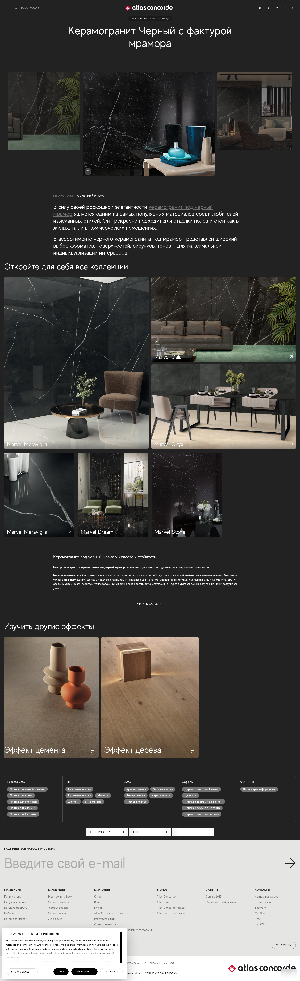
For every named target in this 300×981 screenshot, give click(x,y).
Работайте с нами (105, 918)
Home (133, 18)
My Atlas (260, 913)
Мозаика (103, 795)
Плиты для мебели (15, 918)
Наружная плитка (15, 902)
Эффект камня (57, 913)
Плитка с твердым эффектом (203, 801)
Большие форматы (15, 907)
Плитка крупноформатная (259, 789)
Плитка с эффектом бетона (202, 808)
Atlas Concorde (166, 896)
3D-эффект (55, 918)
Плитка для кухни (21, 795)
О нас (98, 896)
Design (98, 907)
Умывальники (93, 801)
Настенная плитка (79, 795)
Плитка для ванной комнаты (27, 789)
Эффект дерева (58, 907)
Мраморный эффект (60, 896)
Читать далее (147, 603)
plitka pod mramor (148, 18)
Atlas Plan (163, 902)
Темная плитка (136, 795)
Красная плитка (136, 789)
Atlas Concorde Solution (171, 913)
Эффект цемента (58, 902)
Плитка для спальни (22, 808)
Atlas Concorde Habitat (171, 907)
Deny (61, 971)
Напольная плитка (79, 789)
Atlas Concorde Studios (108, 913)
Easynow (260, 907)
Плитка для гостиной (23, 801)
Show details (20, 971)
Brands (98, 902)
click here (90, 961)
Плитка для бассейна (23, 814)
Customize (83, 971)
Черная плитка (161, 795)
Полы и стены (12, 896)
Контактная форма (266, 896)
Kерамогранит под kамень (201, 789)
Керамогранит (63, 195)
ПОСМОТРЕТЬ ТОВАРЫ (54, 169)
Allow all (111, 971)
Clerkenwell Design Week (221, 902)
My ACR (260, 924)
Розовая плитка (136, 801)
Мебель (9, 913)
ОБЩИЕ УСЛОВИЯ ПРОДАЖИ (162, 973)
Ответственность (105, 924)
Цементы (190, 795)
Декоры (73, 801)
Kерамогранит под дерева (201, 814)
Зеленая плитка (163, 789)
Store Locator (263, 902)
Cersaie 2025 (214, 896)
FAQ (257, 918)
